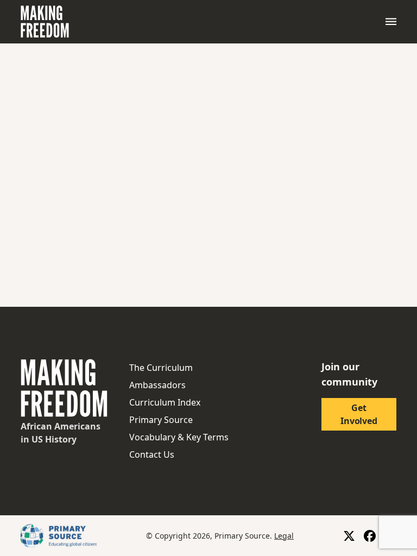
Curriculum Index (164, 402)
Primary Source (161, 420)
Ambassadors (157, 385)
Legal (284, 535)
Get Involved (358, 414)
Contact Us (151, 454)
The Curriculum (161, 368)
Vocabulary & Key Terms (179, 437)
